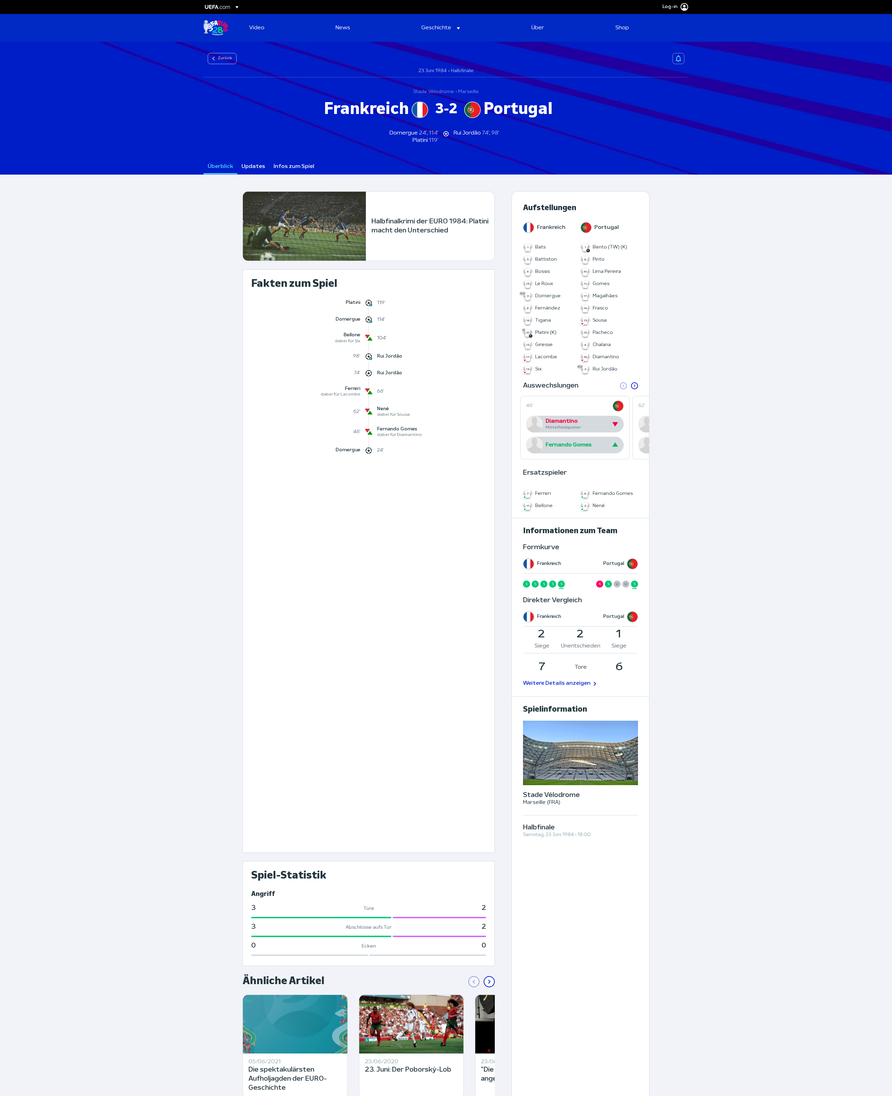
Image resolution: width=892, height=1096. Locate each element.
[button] (440, 28)
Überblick (220, 166)
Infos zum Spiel (294, 166)
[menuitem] (284, 28)
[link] (257, 28)
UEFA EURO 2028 (215, 28)
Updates (253, 166)
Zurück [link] (225, 58)
